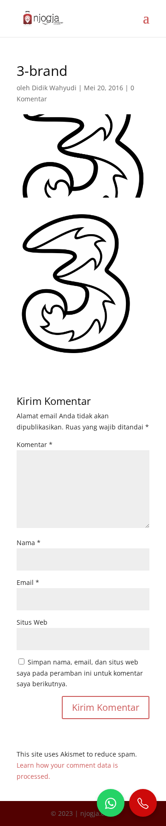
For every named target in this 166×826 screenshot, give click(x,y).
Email (28, 582)
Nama (29, 542)
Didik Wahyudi (54, 87)
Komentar (35, 444)
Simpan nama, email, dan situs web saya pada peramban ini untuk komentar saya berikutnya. (80, 673)
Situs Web (32, 622)
